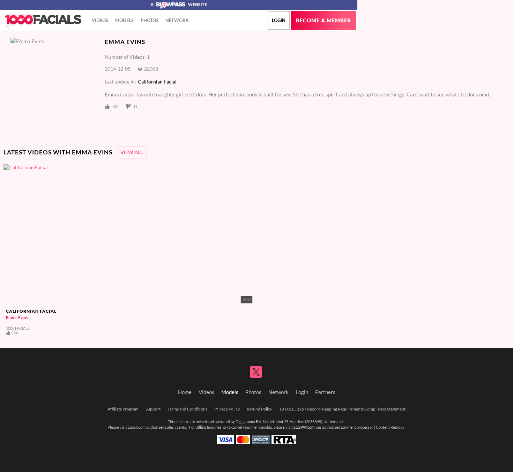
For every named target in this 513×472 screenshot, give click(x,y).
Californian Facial (157, 82)
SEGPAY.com (303, 427)
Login (278, 20)
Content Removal (391, 427)
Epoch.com (137, 427)
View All (131, 152)
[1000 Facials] (42, 21)
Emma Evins (17, 317)
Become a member (323, 20)
